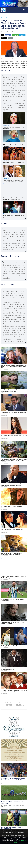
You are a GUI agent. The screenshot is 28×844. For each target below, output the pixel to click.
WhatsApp (15, 35)
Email (11, 37)
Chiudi (15, 842)
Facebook (8, 35)
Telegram (23, 35)
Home (2, 17)
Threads (4, 37)
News (7, 17)
